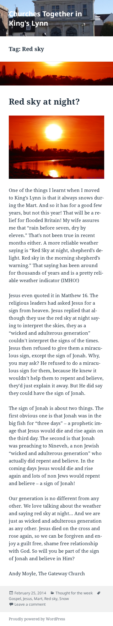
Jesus (27, 598)
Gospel (15, 598)
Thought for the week (74, 593)
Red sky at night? (44, 101)
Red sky (50, 598)
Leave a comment (30, 604)
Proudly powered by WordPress (37, 619)
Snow (64, 598)
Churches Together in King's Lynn (45, 18)
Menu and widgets (97, 24)
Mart (38, 598)
